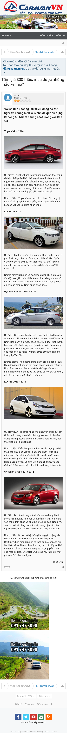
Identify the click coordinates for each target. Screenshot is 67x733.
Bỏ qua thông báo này (63, 61)
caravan (27, 731)
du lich (13, 731)
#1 (63, 567)
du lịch (20, 731)
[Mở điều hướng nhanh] (62, 52)
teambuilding (37, 731)
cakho (17, 95)
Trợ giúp (29, 704)
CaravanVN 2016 (24, 696)
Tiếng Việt (43, 696)
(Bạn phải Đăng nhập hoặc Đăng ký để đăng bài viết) (33, 578)
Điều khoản (42, 704)
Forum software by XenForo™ (34, 722)
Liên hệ (18, 704)
